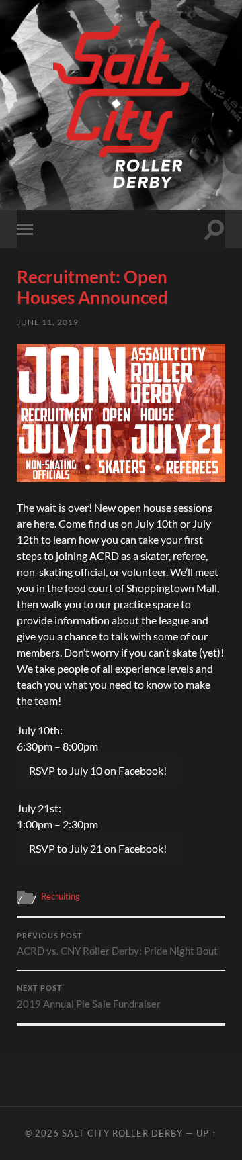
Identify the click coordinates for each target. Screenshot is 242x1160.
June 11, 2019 (48, 322)
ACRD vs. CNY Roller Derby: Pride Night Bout (117, 944)
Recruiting (60, 896)
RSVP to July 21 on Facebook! (98, 848)
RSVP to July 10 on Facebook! (98, 770)
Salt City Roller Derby (122, 1133)
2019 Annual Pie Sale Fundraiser (89, 997)
